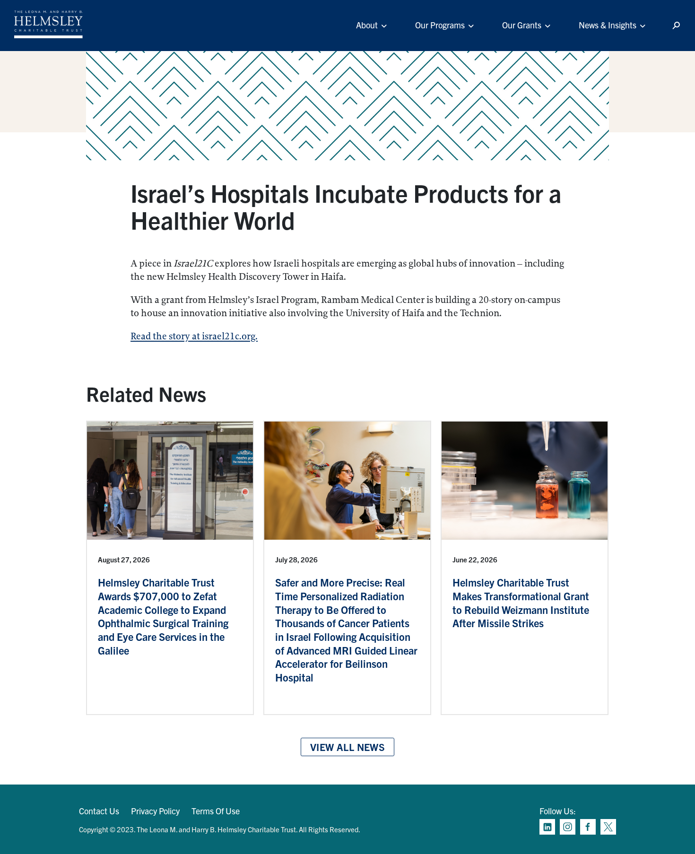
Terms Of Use (215, 810)
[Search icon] (676, 26)
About (367, 24)
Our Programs (440, 24)
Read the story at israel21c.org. (194, 336)
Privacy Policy (155, 810)
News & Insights (607, 24)
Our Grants (521, 24)
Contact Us (99, 810)
